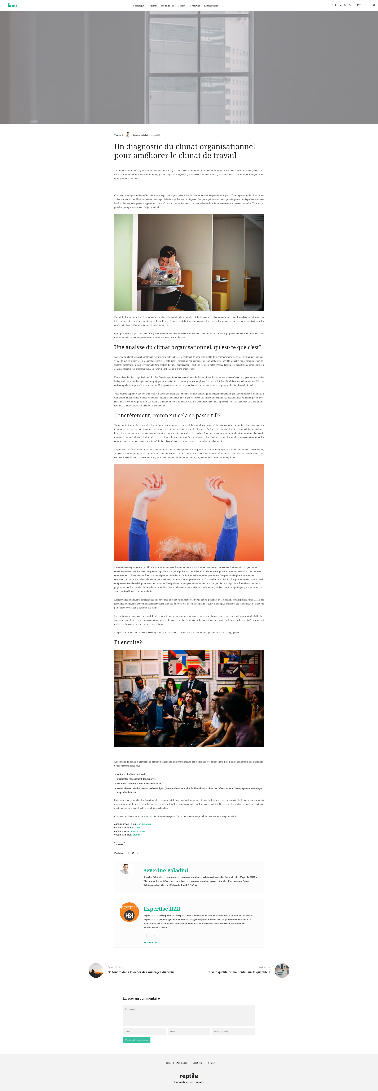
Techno (181, 5)
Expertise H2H (162, 908)
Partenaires (181, 1063)
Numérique (138, 5)
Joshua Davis (144, 824)
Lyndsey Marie (138, 831)
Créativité (195, 5)
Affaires (153, 5)
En (359, 5)
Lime (168, 1063)
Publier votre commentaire (136, 1040)
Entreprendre (211, 5)
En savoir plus (151, 942)
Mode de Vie (167, 5)
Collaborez (197, 1063)
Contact (211, 1063)
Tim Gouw (135, 828)
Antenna (135, 835)
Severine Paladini (140, 135)
